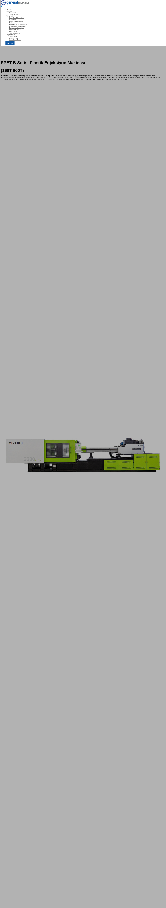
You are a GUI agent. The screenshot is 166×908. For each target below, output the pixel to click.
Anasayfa (8, 9)
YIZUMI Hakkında (14, 14)
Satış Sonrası (10, 35)
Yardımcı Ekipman (14, 33)
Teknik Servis (13, 36)
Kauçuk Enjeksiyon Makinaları (18, 24)
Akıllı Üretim (13, 31)
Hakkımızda (13, 12)
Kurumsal (8, 11)
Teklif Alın (10, 43)
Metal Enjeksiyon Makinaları (17, 26)
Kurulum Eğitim (14, 38)
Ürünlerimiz (9, 16)
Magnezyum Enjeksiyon (16, 28)
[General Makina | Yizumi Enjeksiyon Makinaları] (15, 4)
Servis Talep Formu (15, 40)
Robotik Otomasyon (15, 29)
